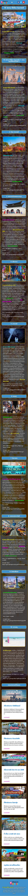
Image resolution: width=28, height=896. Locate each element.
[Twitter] (21, 2)
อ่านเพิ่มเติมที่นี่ (6, 717)
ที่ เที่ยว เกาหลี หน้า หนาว (12, 834)
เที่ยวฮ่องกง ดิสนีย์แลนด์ (12, 706)
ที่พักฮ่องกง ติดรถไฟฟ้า (12, 738)
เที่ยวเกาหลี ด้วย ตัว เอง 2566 (14, 770)
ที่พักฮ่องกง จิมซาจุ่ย (11, 802)
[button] (12, 2)
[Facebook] (18, 2)
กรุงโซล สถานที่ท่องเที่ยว (12, 865)
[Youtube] (23, 2)
